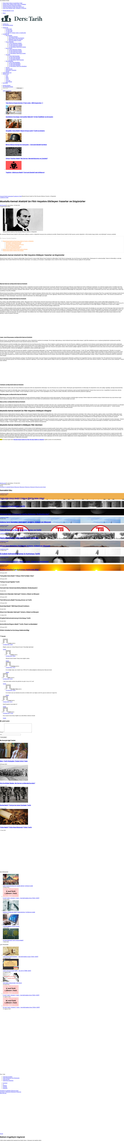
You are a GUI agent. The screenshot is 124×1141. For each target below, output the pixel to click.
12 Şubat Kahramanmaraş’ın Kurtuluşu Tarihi (20, 554)
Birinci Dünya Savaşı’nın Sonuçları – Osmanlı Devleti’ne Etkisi (26, 145)
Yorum (2, 732)
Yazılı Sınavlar (9, 68)
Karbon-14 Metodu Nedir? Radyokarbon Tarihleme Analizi (19, 912)
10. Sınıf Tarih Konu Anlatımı (15, 44)
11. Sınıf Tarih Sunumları (14, 58)
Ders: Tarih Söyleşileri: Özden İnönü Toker (14, 761)
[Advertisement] (62, 185)
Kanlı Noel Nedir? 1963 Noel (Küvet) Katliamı (19, 538)
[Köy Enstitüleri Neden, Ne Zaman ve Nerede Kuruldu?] (14, 780)
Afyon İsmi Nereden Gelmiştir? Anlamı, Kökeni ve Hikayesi (25, 546)
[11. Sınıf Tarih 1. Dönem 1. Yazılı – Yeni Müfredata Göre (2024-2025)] (11, 993)
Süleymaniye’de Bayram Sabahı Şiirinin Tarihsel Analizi (18, 886)
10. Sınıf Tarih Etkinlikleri (14, 63)
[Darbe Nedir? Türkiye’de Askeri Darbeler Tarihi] (14, 802)
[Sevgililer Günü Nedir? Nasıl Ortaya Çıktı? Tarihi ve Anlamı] (14, 127)
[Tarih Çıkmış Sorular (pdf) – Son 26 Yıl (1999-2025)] (11, 969)
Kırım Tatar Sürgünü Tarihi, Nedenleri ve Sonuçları (14, 8)
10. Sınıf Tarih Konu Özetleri (15, 50)
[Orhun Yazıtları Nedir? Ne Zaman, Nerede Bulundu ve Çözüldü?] (14, 155)
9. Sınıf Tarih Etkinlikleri (14, 62)
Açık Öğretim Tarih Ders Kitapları (16, 38)
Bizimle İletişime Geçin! (8, 10)
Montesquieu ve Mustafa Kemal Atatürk (13, 246)
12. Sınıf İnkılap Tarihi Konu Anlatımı (17, 47)
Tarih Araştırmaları (9, 196)
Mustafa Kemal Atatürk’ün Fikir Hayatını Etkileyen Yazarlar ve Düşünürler (18, 241)
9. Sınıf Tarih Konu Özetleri (15, 49)
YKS (7, 76)
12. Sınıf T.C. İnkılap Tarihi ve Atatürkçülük (16, 32)
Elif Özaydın (3, 205)
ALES (7, 79)
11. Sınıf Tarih (9, 31)
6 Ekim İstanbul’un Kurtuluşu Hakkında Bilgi (19, 569)
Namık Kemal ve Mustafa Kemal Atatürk (13, 242)
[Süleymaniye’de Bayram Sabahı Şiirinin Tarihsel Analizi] (11, 884)
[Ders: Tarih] (21, 21)
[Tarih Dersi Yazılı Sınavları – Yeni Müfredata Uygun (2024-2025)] (11, 955)
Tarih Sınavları (6, 1079)
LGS (7, 75)
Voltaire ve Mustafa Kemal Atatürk (12, 245)
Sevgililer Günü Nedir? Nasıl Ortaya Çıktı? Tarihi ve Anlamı (25, 131)
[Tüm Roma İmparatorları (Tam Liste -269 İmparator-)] (14, 100)
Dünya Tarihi (3, 501)
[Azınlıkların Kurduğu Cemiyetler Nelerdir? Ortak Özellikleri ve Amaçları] (14, 113)
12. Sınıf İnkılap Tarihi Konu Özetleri (17, 53)
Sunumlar (8, 54)
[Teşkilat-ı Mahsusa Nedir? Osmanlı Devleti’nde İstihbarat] (14, 169)
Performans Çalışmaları (11, 70)
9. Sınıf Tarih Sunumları (14, 56)
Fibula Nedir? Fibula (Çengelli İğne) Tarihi (12, 3)
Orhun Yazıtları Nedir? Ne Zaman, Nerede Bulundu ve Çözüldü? (27, 159)
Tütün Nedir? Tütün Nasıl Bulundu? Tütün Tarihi (16, 827)
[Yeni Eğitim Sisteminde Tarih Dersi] (11, 981)
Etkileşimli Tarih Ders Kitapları (16, 39)
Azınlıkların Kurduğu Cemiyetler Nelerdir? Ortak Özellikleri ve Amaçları (29, 117)
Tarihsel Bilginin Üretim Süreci (11, 926)
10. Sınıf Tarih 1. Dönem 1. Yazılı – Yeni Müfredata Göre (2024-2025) (21, 1007)
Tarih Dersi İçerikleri (7, 1076)
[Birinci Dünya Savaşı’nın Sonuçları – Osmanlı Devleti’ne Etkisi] (14, 141)
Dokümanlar (7, 72)
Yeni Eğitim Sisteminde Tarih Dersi (12, 983)
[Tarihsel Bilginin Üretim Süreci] (11, 924)
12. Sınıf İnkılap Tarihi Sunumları (16, 59)
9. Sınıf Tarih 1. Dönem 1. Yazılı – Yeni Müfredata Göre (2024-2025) (21, 898)
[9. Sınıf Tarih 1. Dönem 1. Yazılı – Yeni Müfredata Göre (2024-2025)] (11, 896)
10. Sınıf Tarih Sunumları (14, 57)
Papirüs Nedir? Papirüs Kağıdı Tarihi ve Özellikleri (14, 4)
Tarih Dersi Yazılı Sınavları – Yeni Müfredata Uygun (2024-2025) (20, 956)
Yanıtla (4, 649)
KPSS (7, 77)
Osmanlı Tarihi (3, 509)
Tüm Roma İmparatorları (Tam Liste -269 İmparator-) (24, 103)
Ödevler (7, 67)
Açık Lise (8, 80)
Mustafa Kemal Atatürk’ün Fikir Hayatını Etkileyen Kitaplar (15, 249)
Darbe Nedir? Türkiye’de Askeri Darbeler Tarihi (15, 805)
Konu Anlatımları (10, 41)
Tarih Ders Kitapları (13, 36)
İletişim (5, 83)
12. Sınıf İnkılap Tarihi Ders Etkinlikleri (18, 66)
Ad (0, 734)
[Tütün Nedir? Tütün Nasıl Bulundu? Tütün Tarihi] (14, 824)
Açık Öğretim (9, 81)
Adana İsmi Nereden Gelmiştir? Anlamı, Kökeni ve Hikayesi (25, 522)
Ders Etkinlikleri (9, 61)
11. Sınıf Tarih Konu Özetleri (15, 52)
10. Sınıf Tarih (9, 30)
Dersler (5, 27)
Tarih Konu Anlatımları (8, 1080)
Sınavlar (6, 74)
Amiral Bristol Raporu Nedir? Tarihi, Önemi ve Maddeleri (24, 561)
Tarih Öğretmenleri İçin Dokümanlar (11, 1078)
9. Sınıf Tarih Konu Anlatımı (15, 43)
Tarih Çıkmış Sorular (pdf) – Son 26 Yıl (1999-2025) (17, 971)
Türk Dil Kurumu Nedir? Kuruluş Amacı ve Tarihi (20, 530)
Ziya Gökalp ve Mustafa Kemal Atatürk (13, 243)
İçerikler (6, 34)
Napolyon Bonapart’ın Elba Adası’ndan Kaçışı (13, 7)
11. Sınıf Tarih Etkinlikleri (14, 65)
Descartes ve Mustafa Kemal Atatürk (13, 248)
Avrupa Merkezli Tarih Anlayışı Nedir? (13, 940)
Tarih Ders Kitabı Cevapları (15, 40)
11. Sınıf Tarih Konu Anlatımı (15, 45)
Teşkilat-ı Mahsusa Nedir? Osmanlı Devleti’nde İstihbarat (25, 172)
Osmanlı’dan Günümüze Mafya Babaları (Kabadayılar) (24, 514)
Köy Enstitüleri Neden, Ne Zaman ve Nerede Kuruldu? (17, 783)
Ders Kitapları (9, 35)
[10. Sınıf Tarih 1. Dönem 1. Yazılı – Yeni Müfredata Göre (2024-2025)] (11, 1005)
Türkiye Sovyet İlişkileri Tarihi (12, 506)
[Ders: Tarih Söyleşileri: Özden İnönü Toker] (14, 758)
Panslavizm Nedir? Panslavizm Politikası (12, 5)
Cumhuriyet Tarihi (17, 196)
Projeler (7, 71)
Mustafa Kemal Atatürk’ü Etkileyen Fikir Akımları (13, 250)
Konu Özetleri (9, 48)
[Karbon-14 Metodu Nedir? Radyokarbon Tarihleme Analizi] (11, 910)
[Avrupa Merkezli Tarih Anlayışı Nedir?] (11, 938)
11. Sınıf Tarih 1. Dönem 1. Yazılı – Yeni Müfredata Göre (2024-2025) (21, 995)
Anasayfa (2, 196)
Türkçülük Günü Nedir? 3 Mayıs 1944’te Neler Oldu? (22, 498)
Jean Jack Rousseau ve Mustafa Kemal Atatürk (15, 244)
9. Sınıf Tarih (9, 29)
